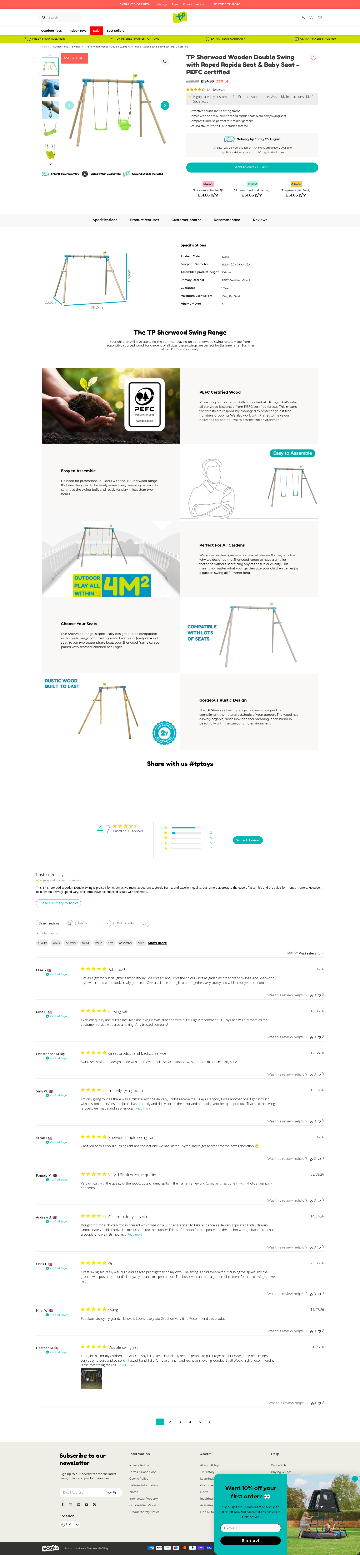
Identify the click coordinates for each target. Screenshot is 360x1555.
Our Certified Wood (142, 1505)
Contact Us (278, 1465)
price (141, 943)
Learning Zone (210, 1478)
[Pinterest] (78, 1504)
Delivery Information (143, 1485)
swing (85, 943)
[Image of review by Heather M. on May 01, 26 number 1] (91, 1378)
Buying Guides (281, 1472)
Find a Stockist (210, 1512)
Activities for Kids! (212, 1505)
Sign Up (111, 1492)
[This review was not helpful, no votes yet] (319, 995)
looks (56, 943)
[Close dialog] (355, 1479)
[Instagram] (94, 1504)
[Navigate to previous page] (150, 1422)
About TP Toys (210, 1465)
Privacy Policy (139, 1465)
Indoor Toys (77, 31)
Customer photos (186, 220)
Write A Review (247, 840)
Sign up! (251, 1540)
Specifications (105, 220)
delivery (71, 943)
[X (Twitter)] (71, 1504)
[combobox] (93, 923)
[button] (50, 164)
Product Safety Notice (144, 1512)
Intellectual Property (143, 1498)
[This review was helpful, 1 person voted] (312, 1403)
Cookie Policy (138, 1478)
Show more (157, 943)
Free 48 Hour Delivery (48, 39)
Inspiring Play (209, 1498)
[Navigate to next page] (210, 1422)
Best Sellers (115, 31)
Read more (143, 1108)
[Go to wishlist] (311, 17)
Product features (144, 220)
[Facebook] (63, 1504)
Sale (96, 31)
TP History (207, 1472)
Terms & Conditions (142, 1472)
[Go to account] (303, 17)
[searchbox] (50, 923)
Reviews (260, 220)
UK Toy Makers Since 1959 (318, 39)
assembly (125, 943)
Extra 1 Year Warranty (228, 39)
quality (42, 943)
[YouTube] (86, 1504)
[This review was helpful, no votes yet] (311, 995)
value (98, 943)
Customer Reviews (213, 1485)
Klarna (133, 1492)
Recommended (227, 220)
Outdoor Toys (51, 31)
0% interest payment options (138, 39)
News (204, 1492)
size (110, 943)
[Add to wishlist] (313, 58)
